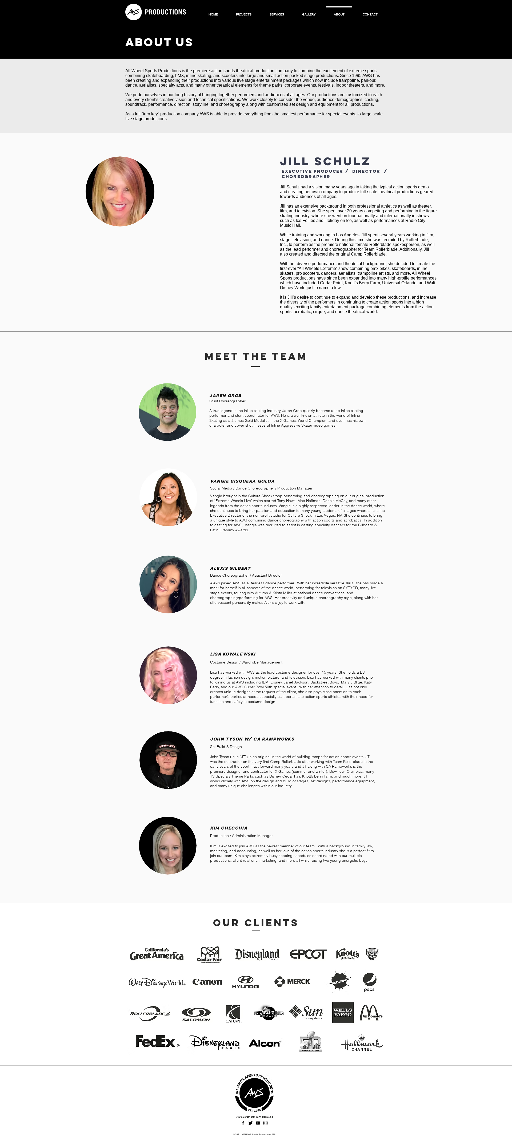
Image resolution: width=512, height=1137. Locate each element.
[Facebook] (243, 1123)
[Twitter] (250, 1123)
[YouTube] (258, 1123)
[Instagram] (265, 1123)
